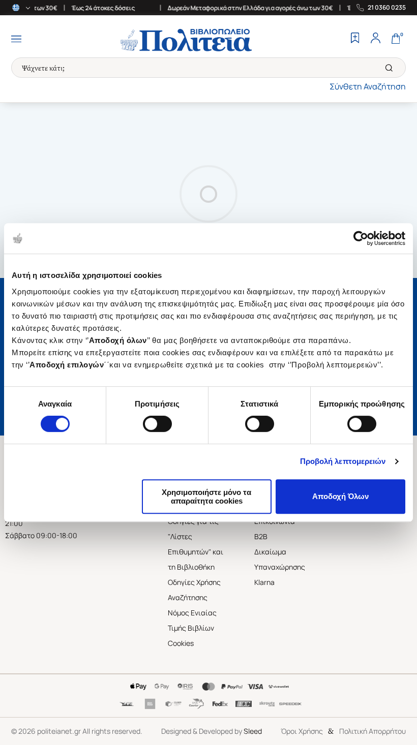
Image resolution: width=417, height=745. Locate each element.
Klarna (264, 582)
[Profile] (375, 39)
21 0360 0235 (387, 8)
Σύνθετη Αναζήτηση (368, 86)
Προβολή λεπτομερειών (343, 461)
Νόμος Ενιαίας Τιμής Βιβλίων (192, 620)
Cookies (181, 643)
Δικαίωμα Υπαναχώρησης (279, 559)
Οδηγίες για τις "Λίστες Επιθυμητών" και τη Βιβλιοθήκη (195, 544)
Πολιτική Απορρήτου (372, 731)
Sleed (253, 731)
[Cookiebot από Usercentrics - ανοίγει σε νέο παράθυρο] (360, 238)
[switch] (157, 424)
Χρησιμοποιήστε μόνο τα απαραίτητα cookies (206, 496)
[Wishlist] (355, 39)
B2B (260, 536)
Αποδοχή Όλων (340, 496)
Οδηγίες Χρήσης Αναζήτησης (194, 589)
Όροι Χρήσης (302, 731)
